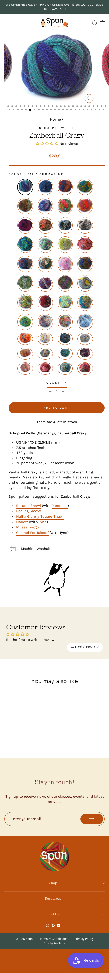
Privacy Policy (84, 939)
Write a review (85, 647)
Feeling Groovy (28, 511)
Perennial (60, 506)
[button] (47, 144)
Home (55, 119)
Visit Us (53, 914)
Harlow (22, 522)
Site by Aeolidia (54, 943)
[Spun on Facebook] (53, 925)
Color (15, 174)
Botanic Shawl (28, 506)
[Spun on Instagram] (47, 925)
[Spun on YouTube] (59, 925)
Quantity (56, 382)
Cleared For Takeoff (32, 533)
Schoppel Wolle (57, 128)
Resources (53, 898)
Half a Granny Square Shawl (40, 516)
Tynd (43, 522)
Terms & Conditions (53, 939)
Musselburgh (27, 527)
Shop (53, 883)
